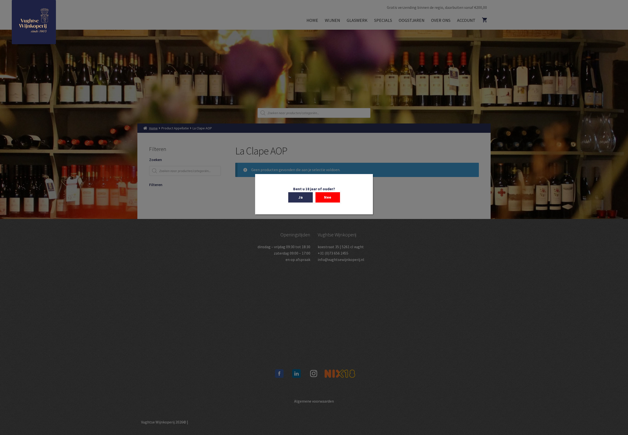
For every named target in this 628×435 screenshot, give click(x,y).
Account (466, 20)
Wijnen (332, 20)
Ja (300, 197)
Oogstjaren (411, 20)
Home (312, 20)
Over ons (440, 20)
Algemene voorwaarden (314, 401)
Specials (383, 20)
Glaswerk (357, 20)
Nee (327, 197)
